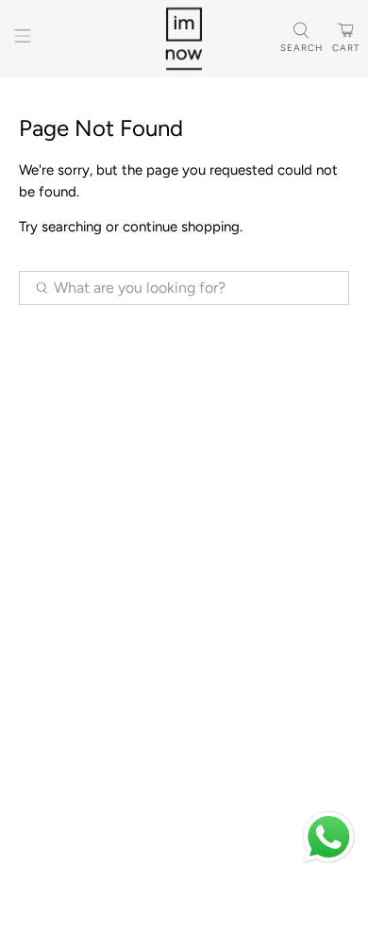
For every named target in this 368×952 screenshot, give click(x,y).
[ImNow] (184, 39)
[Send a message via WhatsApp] (329, 837)
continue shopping (181, 226)
